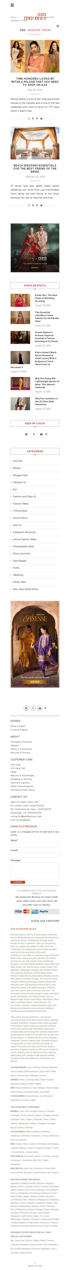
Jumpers (55, 1172)
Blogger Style (20, 475)
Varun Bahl (45, 1071)
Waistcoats (23, 1123)
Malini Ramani (47, 1080)
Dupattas (42, 1123)
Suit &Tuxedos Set (42, 1172)
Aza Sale (17, 460)
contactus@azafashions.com (26, 816)
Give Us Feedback (20, 820)
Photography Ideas (23, 546)
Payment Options (20, 782)
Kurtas (19, 1144)
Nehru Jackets (29, 1144)
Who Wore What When (25, 589)
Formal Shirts (19, 1152)
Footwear (45, 1132)
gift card (16, 765)
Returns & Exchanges (22, 775)
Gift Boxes (54, 1136)
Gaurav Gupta (17, 1071)
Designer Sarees (37, 1111)
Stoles (29, 1132)
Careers (15, 745)
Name (14, 840)
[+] (25, 482)
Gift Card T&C (18, 768)
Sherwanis (42, 1144)
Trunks (45, 1136)
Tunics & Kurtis (27, 1115)
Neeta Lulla (24, 1080)
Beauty (17, 468)
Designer (18, 482)
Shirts (53, 1168)
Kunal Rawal (16, 1092)
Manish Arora (24, 1075)
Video (16, 567)
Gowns (39, 1115)
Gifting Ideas (20, 510)
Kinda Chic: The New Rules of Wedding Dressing (46, 298)
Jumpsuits (37, 1119)
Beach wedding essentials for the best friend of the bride (35, 168)
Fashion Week (20, 503)
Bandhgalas (53, 1144)
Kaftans (33, 1123)
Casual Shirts (32, 1152)
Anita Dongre (52, 1088)
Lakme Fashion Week (24, 539)
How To (17, 525)
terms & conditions (21, 749)
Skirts (52, 1119)
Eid (15, 489)
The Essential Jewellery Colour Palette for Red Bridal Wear (47, 317)
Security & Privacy (20, 752)
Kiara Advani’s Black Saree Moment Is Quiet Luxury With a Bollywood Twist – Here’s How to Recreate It (33, 360)
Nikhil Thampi (35, 1084)
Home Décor (20, 517)
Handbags (15, 1136)
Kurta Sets (23, 1111)
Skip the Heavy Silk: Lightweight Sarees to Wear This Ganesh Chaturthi (47, 383)
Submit (17, 882)
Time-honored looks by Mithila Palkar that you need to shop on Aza (35, 81)
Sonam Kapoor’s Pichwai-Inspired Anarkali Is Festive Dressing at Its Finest (46, 337)
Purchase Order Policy (23, 790)
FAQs (13, 772)
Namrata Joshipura (19, 1084)
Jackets (14, 1123)
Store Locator (18, 726)
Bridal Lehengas (25, 1127)
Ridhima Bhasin (31, 1071)
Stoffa (33, 1100)
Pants (46, 1119)
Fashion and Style (23, 496)
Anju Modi (34, 1080)
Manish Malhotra (49, 1067)
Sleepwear (15, 1164)
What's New (19, 582)
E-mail (15, 850)
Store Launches (21, 553)
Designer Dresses (51, 1115)
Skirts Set (37, 1160)
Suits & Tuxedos (35, 1148)
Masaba (35, 1075)
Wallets (36, 1132)
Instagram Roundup (24, 532)
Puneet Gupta (32, 1096)
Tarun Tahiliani (34, 1067)
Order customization (22, 786)
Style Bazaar (20, 560)
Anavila (42, 1075)
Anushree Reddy (30, 1092)
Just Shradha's (46, 1096)
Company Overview (21, 742)
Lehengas (16, 1160)
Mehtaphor (15, 1100)
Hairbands (36, 1136)
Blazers (23, 1148)
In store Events (19, 730)
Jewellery (25, 1136)
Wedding (18, 575)
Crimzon (25, 1100)
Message (16, 860)
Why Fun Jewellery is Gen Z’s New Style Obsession (46, 401)
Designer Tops (18, 1119)
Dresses (47, 1156)
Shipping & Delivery (21, 779)
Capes (29, 1119)
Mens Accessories (19, 1140)
